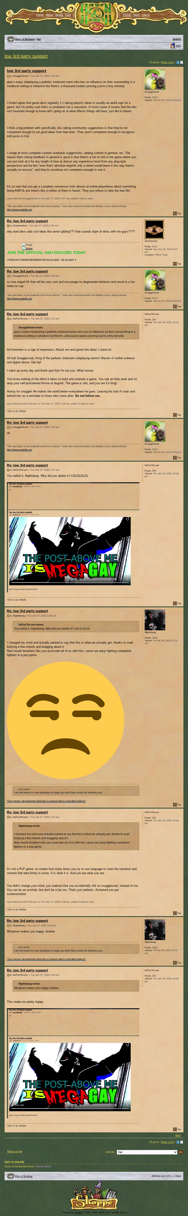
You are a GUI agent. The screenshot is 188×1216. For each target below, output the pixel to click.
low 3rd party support (26, 56)
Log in (146, 15)
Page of (167, 62)
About (49, 15)
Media (59, 15)
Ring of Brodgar (25, 39)
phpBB (78, 1212)
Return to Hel (14, 1151)
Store (136, 15)
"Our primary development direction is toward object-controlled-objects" (46, 801)
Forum (127, 15)
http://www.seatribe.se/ (19, 209)
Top (179, 213)
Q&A (68, 15)
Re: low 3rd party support (27, 221)
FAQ (178, 45)
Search (177, 39)
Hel (39, 39)
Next (178, 1135)
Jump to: (110, 1152)
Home (40, 15)
